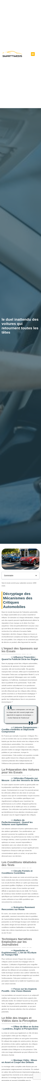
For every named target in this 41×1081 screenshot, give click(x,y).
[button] (33, 54)
